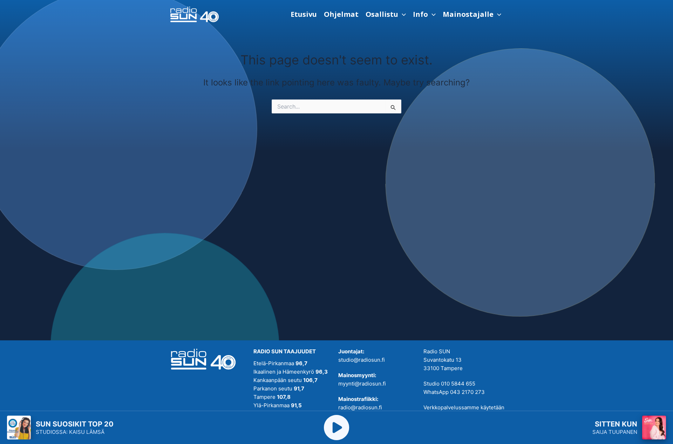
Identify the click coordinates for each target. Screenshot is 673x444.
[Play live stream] (336, 427)
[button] (385, 14)
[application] (402, 14)
